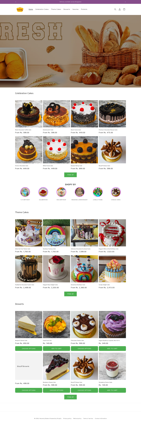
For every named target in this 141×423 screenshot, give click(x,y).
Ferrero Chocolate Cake (21, 166)
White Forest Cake (48, 166)
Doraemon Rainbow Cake (78, 285)
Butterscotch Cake (48, 130)
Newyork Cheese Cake (21, 340)
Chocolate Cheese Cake (77, 340)
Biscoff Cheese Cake (104, 166)
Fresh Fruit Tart (47, 340)
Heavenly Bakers (44, 418)
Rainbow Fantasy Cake (49, 249)
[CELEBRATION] (43, 193)
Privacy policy (67, 418)
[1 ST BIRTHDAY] (25, 193)
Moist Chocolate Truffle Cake (23, 130)
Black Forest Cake (76, 130)
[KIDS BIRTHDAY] (61, 193)
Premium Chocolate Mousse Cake (108, 130)
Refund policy (77, 418)
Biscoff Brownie (23, 366)
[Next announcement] (125, 2)
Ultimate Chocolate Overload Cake (80, 249)
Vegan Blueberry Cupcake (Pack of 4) (109, 340)
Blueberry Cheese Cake (49, 382)
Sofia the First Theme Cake (22, 249)
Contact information (101, 418)
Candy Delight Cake (104, 285)
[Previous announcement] (16, 2)
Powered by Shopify (55, 418)
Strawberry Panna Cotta (105, 382)
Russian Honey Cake (76, 166)
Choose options (28, 348)
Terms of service (88, 418)
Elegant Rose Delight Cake (50, 285)
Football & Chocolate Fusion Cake (24, 285)
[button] (115, 9)
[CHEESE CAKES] (116, 193)
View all (70, 175)
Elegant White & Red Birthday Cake (109, 249)
